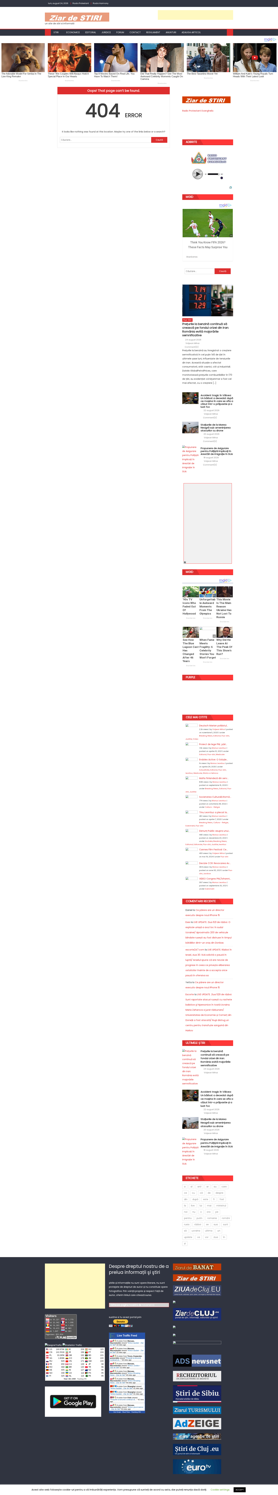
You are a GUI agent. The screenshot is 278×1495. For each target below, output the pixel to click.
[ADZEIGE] (197, 1423)
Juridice (106, 32)
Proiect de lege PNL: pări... (213, 744)
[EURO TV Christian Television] (197, 1466)
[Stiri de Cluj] (197, 1449)
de (209, 1192)
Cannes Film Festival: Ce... (213, 849)
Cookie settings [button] (220, 1489)
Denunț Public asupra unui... (214, 830)
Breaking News (206, 735)
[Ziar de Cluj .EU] (197, 1314)
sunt (225, 1224)
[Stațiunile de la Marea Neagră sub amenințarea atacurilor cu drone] (190, 427)
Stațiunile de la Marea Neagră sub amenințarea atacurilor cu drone (216, 427)
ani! (199, 1186)
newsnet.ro (148, 1305)
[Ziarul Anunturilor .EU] (174, 1301)
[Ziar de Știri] (197, 1277)
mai (209, 1205)
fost (222, 1199)
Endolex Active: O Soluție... (213, 759)
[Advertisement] (195, 15)
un (218, 1230)
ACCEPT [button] (240, 1489)
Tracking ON (81, 1379)
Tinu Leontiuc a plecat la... (213, 812)
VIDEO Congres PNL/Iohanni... (215, 878)
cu (193, 1192)
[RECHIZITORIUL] (197, 1375)
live (193, 1205)
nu (193, 1211)
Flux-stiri (187, 320)
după (195, 1199)
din (185, 1199)
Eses (187, 922)
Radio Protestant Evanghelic (198, 110)
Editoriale (198, 844)
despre (219, 1192)
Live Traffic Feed (127, 1335)
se (207, 1224)
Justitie (188, 739)
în (224, 1237)
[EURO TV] (197, 1436)
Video (195, 739)
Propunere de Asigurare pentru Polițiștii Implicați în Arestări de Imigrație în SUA (217, 451)
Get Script (117, 1412)
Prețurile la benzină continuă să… (124, 1400)
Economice (73, 32)
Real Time (126, 1412)
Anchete (209, 841)
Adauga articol (191, 32)
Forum (120, 32)
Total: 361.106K (70, 1379)
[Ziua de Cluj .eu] (197, 1290)
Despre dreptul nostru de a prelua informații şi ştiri (139, 1269)
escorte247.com (194, 949)
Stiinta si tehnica (210, 773)
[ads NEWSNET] (197, 1360)
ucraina (196, 1230)
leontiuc (189, 773)
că (201, 1192)
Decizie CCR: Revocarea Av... (215, 863)
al (191, 1186)
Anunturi (171, 32)
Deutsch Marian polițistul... (213, 725)
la (185, 1205)
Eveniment (190, 825)
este (205, 1199)
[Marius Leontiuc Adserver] (174, 1334)
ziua (215, 1237)
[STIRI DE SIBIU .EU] (197, 1393)
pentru (188, 1218)
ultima (208, 1230)
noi (185, 1211)
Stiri (56, 32)
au (215, 1186)
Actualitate (204, 770)
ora (208, 1211)
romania (212, 1218)
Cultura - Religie (212, 807)
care (224, 1186)
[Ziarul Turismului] (197, 1410)
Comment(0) (192, 347)
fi (214, 1199)
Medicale (220, 754)
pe (216, 1211)
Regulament (153, 32)
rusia (186, 1224)
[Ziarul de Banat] (197, 1266)
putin (199, 1218)
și (185, 1243)
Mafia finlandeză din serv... (214, 778)
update (188, 1237)
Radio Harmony (100, 3)
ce (185, 1192)
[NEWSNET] (197, 1345)
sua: (216, 1224)
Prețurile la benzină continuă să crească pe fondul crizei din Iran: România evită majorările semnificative (205, 329)
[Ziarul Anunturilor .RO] (174, 1326)
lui (201, 1205)
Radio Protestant (81, 3)
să (185, 1230)
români (226, 1218)
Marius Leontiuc (219, 748)
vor (206, 1237)
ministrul (221, 1205)
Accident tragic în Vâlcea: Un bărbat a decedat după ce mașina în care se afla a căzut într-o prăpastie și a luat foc (217, 401)
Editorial (90, 32)
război (197, 1224)
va (198, 1237)
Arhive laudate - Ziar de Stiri (121, 1388)
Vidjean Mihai (192, 343)
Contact (135, 32)
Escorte (189, 994)
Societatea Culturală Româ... (215, 797)
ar (207, 1186)
